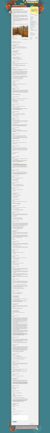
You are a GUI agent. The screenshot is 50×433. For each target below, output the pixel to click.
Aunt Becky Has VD (26, 39)
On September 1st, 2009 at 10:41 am (16, 127)
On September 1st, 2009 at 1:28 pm (16, 255)
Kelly (13, 157)
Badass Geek (14, 45)
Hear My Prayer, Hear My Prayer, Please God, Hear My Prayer (34, 24)
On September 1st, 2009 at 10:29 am (16, 111)
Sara (13, 146)
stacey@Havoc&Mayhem (15, 296)
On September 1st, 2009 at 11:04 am (16, 152)
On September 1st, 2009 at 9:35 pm (16, 353)
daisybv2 (13, 206)
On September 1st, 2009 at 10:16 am (16, 44)
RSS (16, 429)
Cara (13, 141)
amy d (13, 118)
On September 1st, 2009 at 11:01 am (16, 140)
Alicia (13, 200)
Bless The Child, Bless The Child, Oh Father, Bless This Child (33, 22)
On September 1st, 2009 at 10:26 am (16, 50)
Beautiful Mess (14, 231)
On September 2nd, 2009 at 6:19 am (16, 385)
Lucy (13, 134)
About (33, 2)
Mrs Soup (14, 153)
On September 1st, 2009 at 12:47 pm (16, 230)
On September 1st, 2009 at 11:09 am (16, 163)
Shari (13, 112)
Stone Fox (14, 345)
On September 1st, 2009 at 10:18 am (16, 96)
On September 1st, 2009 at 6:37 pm (16, 310)
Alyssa (13, 128)
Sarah (13, 81)
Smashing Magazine (37, 429)
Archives (36, 2)
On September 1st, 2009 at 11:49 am (16, 187)
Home (29, 2)
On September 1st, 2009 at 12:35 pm (16, 199)
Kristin (13, 256)
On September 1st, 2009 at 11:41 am (16, 133)
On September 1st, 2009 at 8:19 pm (16, 344)
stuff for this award (22, 18)
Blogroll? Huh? (31, 32)
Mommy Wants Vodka (16, 5)
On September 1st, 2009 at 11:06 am (16, 156)
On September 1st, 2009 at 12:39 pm (16, 205)
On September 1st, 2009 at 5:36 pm (16, 295)
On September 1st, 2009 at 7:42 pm (16, 315)
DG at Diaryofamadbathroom (16, 311)
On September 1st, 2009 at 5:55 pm (16, 303)
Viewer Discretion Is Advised (18, 9)
